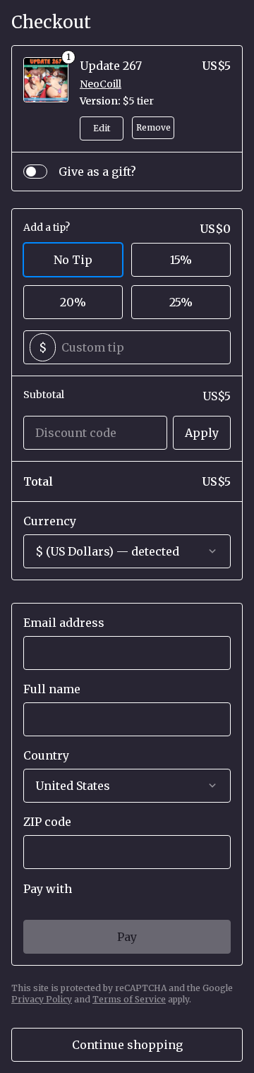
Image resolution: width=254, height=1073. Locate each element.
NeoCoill (100, 84)
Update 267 (111, 66)
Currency (49, 521)
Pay (127, 937)
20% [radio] (73, 302)
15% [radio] (181, 260)
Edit (101, 128)
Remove (153, 127)
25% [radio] (181, 302)
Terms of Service (129, 999)
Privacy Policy (41, 999)
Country (46, 755)
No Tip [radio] (73, 260)
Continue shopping (127, 1045)
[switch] (35, 171)
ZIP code (47, 822)
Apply (202, 433)
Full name (51, 689)
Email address (63, 623)
